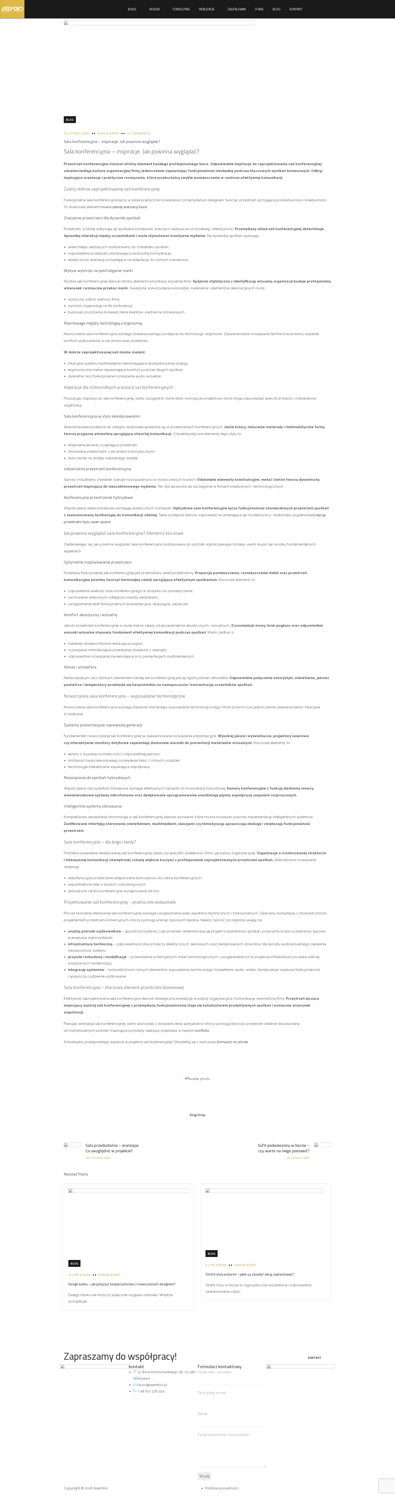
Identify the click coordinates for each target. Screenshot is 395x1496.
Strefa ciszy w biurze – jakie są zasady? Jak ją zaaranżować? (250, 1274)
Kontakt (296, 9)
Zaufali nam (236, 9)
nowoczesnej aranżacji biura (124, 207)
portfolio (202, 1031)
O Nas (259, 9)
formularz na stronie (232, 1042)
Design (154, 9)
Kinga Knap (108, 133)
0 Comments (138, 133)
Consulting (181, 9)
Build (132, 9)
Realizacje (206, 9)
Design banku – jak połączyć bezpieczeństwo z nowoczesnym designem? (122, 1284)
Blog (276, 9)
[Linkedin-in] (66, 1390)
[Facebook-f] (78, 1390)
